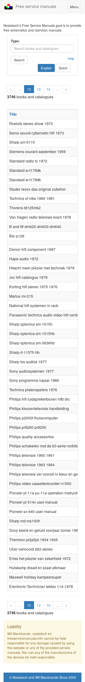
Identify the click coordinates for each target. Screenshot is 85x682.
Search (19, 60)
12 (29, 89)
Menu (75, 8)
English (46, 68)
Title (13, 114)
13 (39, 89)
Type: (15, 41)
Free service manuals (34, 6)
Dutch (63, 68)
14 (48, 89)
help (71, 58)
